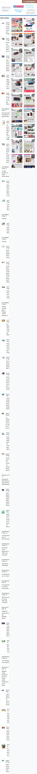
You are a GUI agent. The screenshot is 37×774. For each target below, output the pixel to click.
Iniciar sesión (30, 13)
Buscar (6, 10)
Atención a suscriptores (30, 6)
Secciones (7, 7)
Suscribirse (31, 10)
